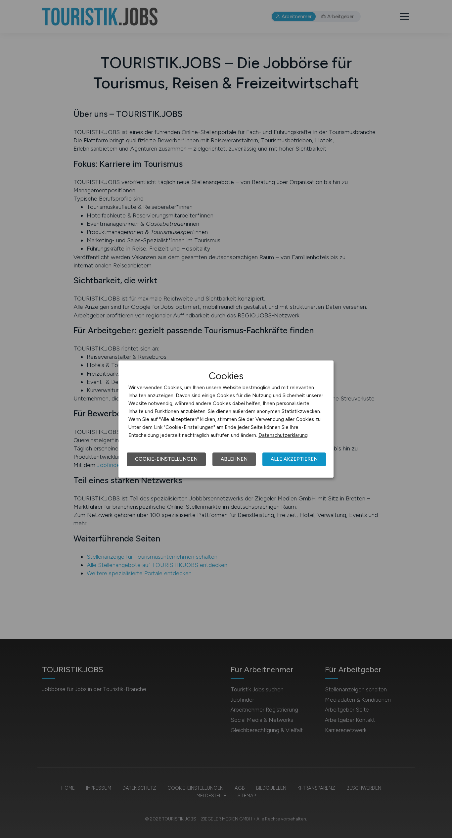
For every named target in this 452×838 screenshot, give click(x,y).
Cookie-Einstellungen (166, 459)
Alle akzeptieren (294, 459)
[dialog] (226, 419)
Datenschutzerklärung (283, 435)
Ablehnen (234, 459)
